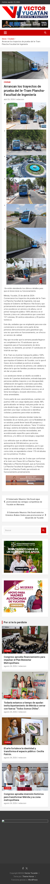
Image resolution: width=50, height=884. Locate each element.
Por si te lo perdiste (15, 622)
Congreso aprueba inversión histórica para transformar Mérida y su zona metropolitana (24, 797)
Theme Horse (28, 876)
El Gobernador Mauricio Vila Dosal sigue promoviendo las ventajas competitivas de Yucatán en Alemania (24, 502)
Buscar (43, 530)
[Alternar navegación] (5, 33)
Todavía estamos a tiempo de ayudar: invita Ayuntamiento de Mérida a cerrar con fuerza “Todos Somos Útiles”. (24, 705)
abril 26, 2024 (9, 99)
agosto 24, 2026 (10, 666)
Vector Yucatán (31, 873)
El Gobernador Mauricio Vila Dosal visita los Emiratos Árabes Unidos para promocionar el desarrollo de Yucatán (25, 515)
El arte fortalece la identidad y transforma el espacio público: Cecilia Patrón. (24, 751)
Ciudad (7, 82)
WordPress (33, 880)
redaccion (20, 99)
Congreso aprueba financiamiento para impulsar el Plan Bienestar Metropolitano (24, 660)
